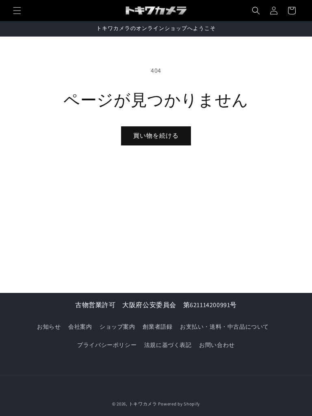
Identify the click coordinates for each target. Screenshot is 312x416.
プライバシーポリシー (106, 345)
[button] (17, 11)
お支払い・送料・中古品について (224, 326)
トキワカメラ (143, 404)
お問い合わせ (217, 345)
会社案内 (80, 326)
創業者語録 (157, 326)
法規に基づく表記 (168, 345)
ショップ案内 (117, 326)
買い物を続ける (156, 135)
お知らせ (49, 326)
